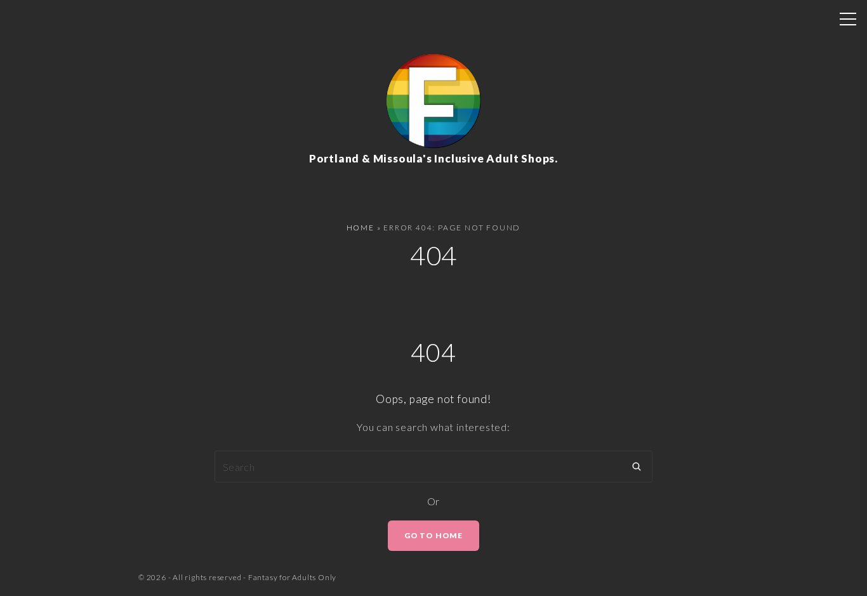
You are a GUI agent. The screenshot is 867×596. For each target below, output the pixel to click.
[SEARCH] (636, 466)
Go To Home (433, 535)
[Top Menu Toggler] (848, 19)
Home (360, 227)
